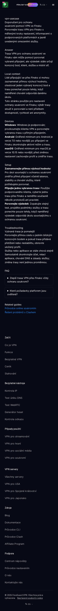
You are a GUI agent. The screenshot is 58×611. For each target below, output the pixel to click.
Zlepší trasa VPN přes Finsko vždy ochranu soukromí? (27, 280)
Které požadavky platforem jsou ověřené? (26, 292)
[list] (29, 360)
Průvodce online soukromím (20, 308)
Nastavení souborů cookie (30, 598)
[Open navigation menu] (53, 5)
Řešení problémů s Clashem (20, 312)
